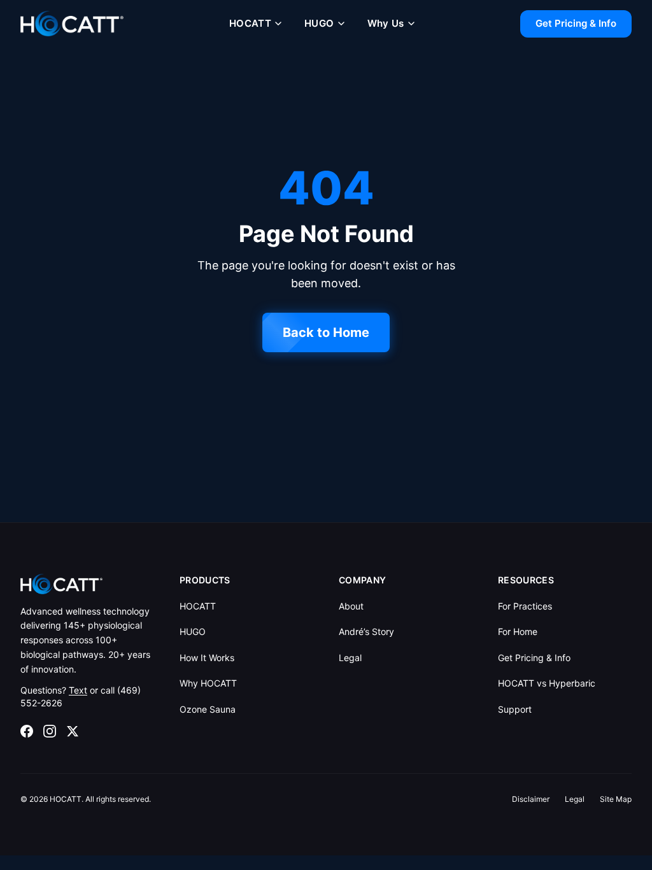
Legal (350, 657)
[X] (72, 731)
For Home (517, 631)
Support (515, 709)
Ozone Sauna (208, 709)
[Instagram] (49, 731)
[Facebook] (26, 731)
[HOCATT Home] (72, 23)
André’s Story (366, 631)
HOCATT (250, 23)
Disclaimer (530, 799)
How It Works (207, 657)
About (351, 606)
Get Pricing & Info (575, 23)
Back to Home (326, 332)
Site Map (616, 799)
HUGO (319, 23)
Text (78, 690)
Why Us (385, 23)
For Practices (525, 606)
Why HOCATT (208, 683)
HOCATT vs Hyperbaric (546, 683)
